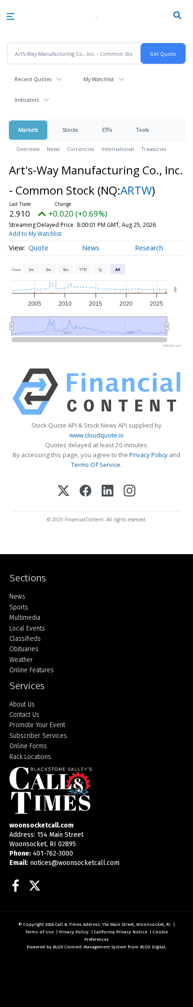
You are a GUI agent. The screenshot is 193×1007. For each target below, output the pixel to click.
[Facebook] (85, 491)
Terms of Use (39, 932)
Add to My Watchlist (35, 234)
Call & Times (68, 924)
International (118, 148)
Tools (142, 129)
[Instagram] (129, 491)
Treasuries (153, 148)
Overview (27, 148)
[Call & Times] (96, 790)
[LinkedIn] (107, 491)
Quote (38, 247)
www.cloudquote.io (96, 435)
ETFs (107, 129)
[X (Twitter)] (63, 491)
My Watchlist (98, 79)
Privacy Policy (148, 455)
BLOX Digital (152, 947)
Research (149, 247)
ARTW (136, 190)
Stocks (70, 129)
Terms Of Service (95, 464)
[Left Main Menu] (10, 16)
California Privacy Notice (120, 932)
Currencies (80, 148)
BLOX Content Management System (89, 947)
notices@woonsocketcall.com (74, 863)
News (53, 148)
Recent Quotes (33, 79)
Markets (28, 129)
